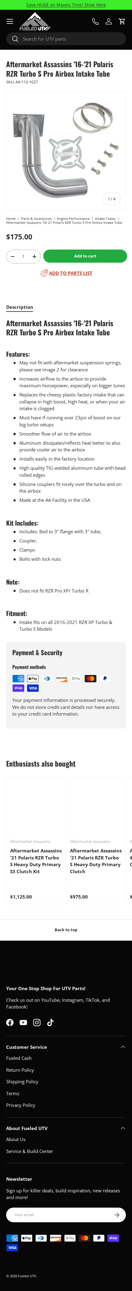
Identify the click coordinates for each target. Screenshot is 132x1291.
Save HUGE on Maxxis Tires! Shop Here (66, 5)
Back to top (66, 929)
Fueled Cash (19, 1058)
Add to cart (85, 256)
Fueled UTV (27, 1276)
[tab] (19, 307)
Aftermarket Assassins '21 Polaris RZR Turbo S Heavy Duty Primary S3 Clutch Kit (36, 861)
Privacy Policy (20, 1105)
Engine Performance (73, 218)
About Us (15, 1139)
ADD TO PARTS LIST (70, 273)
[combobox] (66, 38)
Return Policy (20, 1070)
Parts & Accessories (36, 218)
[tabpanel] (66, 475)
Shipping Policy (22, 1081)
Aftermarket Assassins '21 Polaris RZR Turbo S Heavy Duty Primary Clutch (96, 861)
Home (11, 218)
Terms (12, 1093)
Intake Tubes (105, 218)
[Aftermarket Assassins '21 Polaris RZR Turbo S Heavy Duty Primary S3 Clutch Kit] (36, 808)
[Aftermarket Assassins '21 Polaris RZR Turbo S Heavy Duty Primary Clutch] (96, 808)
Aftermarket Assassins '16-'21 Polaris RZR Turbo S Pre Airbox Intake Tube (64, 222)
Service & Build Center (29, 1151)
